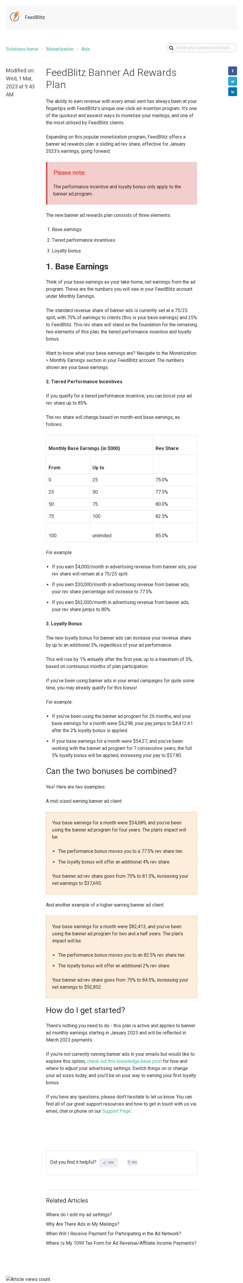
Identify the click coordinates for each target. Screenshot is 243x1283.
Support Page (116, 1111)
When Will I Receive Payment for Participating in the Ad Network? (113, 1233)
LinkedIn (232, 91)
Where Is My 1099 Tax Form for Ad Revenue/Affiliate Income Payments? (121, 1243)
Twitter (232, 81)
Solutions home (22, 49)
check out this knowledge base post (124, 1061)
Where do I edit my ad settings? (79, 1214)
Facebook (232, 70)
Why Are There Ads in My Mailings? (82, 1224)
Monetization (59, 49)
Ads (85, 49)
